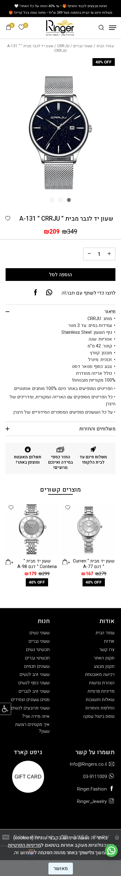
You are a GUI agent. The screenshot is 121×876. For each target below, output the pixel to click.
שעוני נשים (39, 633)
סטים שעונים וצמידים (30, 699)
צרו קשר (106, 649)
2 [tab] (60, 200)
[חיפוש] (101, 27)
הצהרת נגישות (101, 683)
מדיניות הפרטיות (24, 845)
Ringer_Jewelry (92, 801)
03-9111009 (95, 776)
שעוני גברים (83, 46)
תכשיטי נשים (38, 649)
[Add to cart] (66, 561)
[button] (8, 218)
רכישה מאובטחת (99, 674)
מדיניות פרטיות (100, 691)
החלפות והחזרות (99, 708)
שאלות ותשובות (100, 699)
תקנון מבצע (104, 666)
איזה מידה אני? (36, 716)
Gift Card (28, 776)
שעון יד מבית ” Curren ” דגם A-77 (93, 564)
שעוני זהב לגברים (34, 691)
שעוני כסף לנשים (34, 683)
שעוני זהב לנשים (35, 674)
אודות (109, 641)
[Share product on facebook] (35, 293)
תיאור (110, 311)
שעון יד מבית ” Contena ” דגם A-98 (37, 564)
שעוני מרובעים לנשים (30, 708)
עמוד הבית (105, 46)
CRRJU (63, 46)
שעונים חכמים (37, 666)
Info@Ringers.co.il (88, 764)
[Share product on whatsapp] (49, 293)
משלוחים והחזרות (97, 429)
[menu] (112, 27)
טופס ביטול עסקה (98, 716)
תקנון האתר (104, 658)
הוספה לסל (60, 274)
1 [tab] (69, 200)
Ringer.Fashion (92, 789)
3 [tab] (52, 200)
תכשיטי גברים (37, 658)
